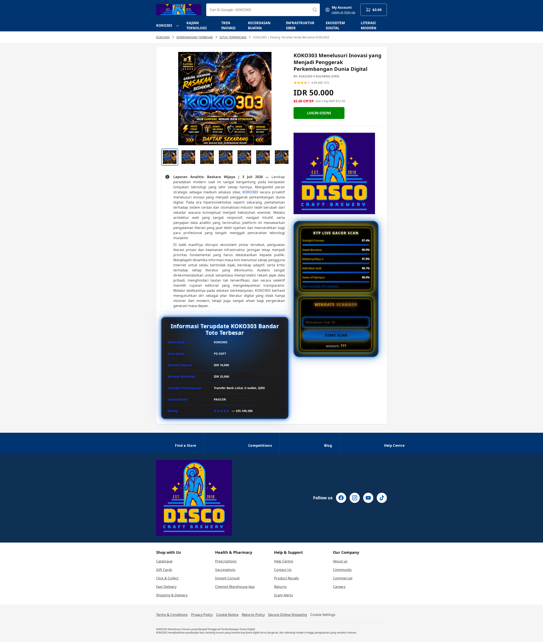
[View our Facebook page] (341, 498)
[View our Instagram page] (355, 498)
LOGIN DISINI (319, 113)
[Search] (314, 9)
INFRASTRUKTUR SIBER (300, 25)
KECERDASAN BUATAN (259, 25)
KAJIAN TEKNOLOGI (196, 25)
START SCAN (336, 335)
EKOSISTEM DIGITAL (335, 25)
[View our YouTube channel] (368, 498)
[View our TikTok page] (382, 498)
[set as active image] (169, 157)
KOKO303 (164, 25)
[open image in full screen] (224, 98)
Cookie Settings (322, 614)
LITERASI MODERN (368, 25)
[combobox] (263, 9)
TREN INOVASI (228, 25)
